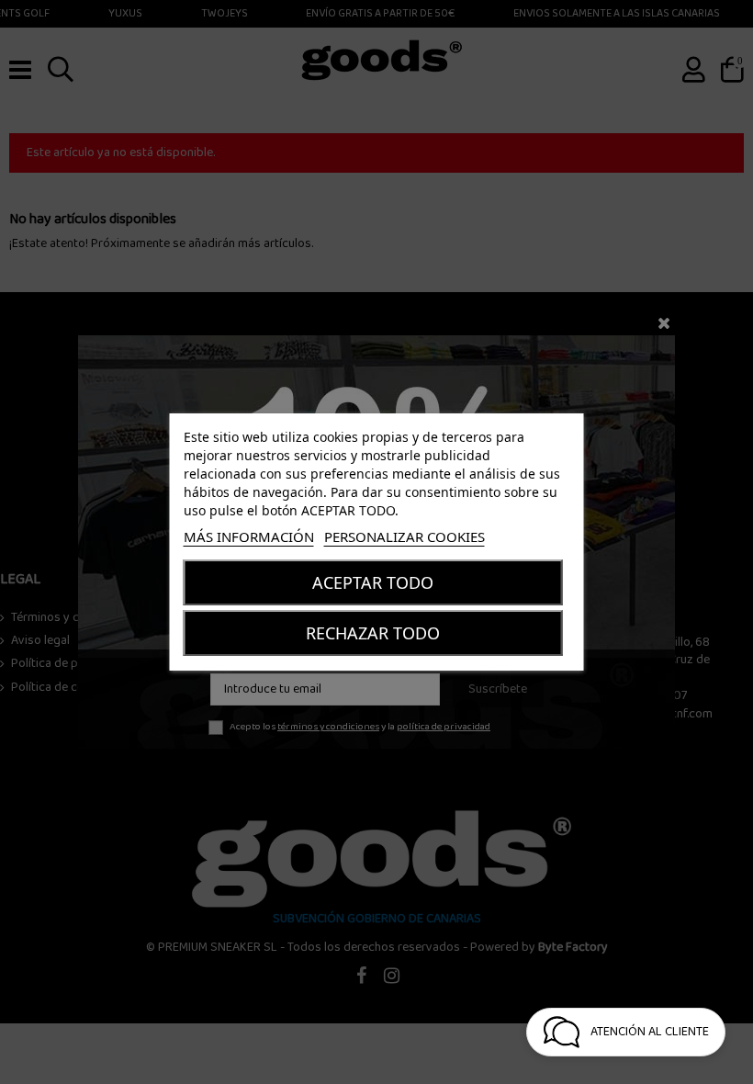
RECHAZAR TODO (373, 633)
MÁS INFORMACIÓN (249, 536)
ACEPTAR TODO (372, 582)
